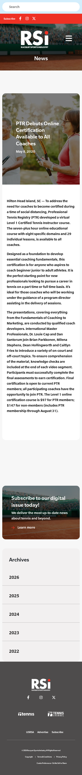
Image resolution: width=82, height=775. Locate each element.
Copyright (29, 757)
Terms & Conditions (44, 757)
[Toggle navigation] (68, 38)
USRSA (30, 732)
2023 (14, 632)
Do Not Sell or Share (59, 763)
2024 (14, 614)
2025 (14, 595)
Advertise (42, 732)
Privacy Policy (61, 757)
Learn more (26, 527)
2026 (14, 577)
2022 (14, 651)
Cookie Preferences (44, 763)
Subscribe (9, 18)
